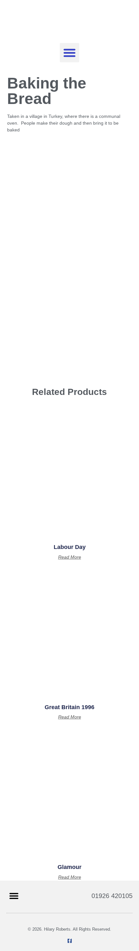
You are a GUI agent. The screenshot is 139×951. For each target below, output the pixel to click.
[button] (69, 52)
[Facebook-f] (70, 941)
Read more (69, 557)
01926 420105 (112, 895)
